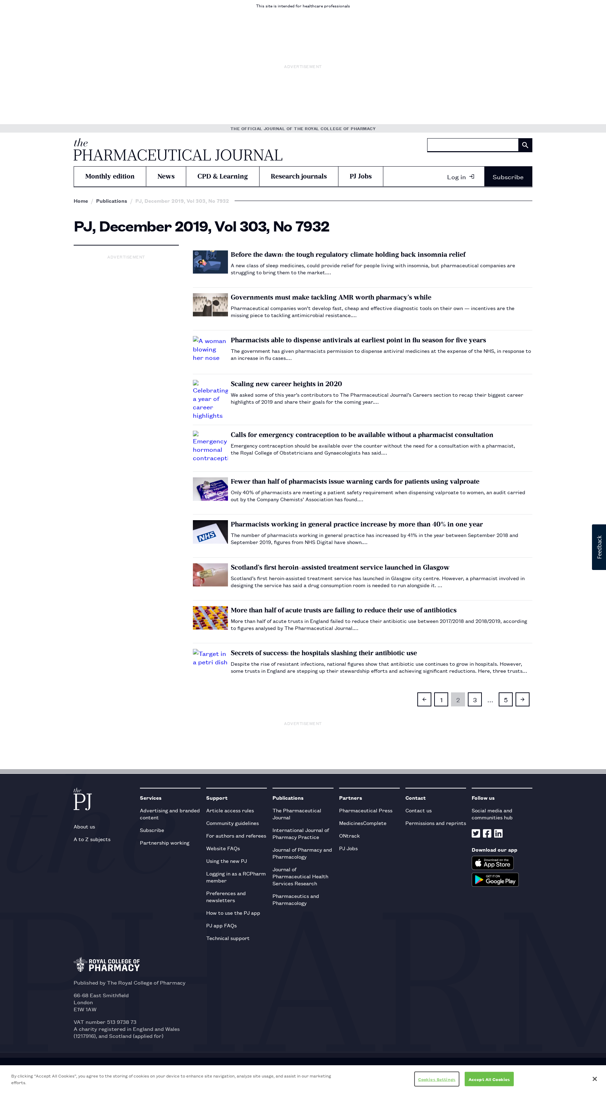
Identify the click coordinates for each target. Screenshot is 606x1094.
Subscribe (508, 176)
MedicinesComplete (362, 822)
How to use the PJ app (233, 912)
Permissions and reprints (435, 822)
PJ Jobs (361, 176)
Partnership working (164, 842)
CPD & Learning (222, 176)
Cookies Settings (437, 1079)
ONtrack (349, 835)
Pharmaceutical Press (365, 810)
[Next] (523, 699)
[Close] (594, 1079)
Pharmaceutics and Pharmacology (295, 899)
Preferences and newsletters (226, 896)
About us (84, 826)
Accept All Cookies (489, 1079)
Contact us (418, 810)
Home (81, 200)
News (166, 176)
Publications (111, 200)
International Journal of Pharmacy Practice (300, 833)
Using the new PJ (226, 860)
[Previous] (424, 699)
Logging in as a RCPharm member (236, 877)
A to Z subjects (92, 839)
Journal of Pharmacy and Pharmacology (302, 853)
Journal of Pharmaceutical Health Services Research (300, 876)
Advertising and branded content (170, 813)
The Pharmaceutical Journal (296, 813)
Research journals (299, 176)
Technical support (228, 937)
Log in (456, 176)
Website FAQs (223, 848)
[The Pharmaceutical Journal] (178, 149)
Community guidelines (232, 822)
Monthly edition (110, 176)
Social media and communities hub (492, 813)
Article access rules (230, 810)
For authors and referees (236, 835)
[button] (599, 547)
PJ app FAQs (221, 925)
